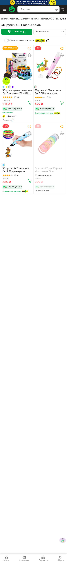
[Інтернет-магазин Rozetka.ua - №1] (12, 9)
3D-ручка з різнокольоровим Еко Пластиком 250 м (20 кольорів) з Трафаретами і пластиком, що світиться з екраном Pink (17, 92)
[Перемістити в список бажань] (29, 48)
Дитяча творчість (29, 19)
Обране (60, 560)
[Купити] (29, 102)
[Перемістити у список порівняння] (29, 55)
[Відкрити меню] (4, 9)
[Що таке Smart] (47, 40)
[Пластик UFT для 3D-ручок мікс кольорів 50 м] (49, 143)
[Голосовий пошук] (56, 9)
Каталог (6, 560)
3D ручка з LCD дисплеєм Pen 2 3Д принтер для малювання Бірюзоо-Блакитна (15, 170)
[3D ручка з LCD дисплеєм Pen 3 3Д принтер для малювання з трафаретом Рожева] (49, 65)
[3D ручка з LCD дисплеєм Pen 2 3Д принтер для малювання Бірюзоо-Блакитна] (17, 143)
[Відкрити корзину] (63, 9)
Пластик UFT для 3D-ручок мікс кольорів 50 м (48, 170)
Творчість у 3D (47, 19)
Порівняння (43, 560)
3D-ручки (61, 19)
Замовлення (24, 560)
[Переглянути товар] (3, 87)
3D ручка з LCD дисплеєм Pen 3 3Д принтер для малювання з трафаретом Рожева (48, 92)
